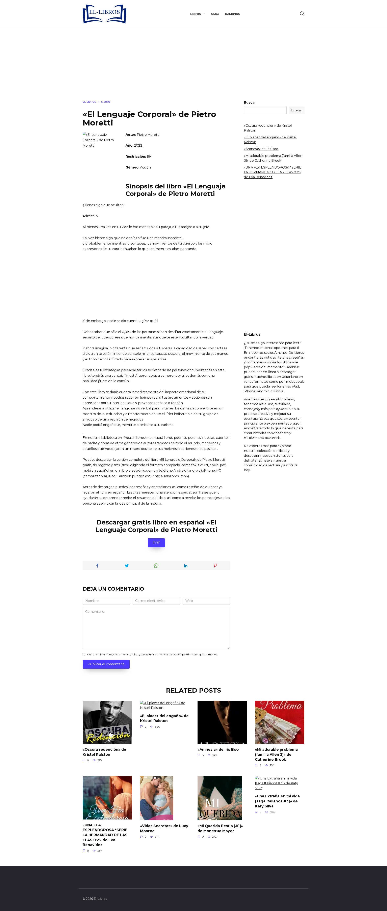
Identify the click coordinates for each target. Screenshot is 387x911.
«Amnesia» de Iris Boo (261, 149)
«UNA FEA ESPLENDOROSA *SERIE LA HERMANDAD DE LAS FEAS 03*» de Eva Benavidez (272, 172)
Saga (215, 13)
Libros (195, 13)
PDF (156, 543)
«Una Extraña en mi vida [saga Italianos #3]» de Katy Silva (277, 801)
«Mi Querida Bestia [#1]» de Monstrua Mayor (220, 828)
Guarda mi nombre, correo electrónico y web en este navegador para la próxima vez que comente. (152, 654)
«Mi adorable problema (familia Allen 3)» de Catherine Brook (276, 754)
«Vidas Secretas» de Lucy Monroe (164, 828)
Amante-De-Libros (289, 353)
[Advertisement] (193, 67)
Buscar (250, 102)
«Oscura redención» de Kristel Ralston (104, 752)
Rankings (232, 13)
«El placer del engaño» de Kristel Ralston (164, 718)
